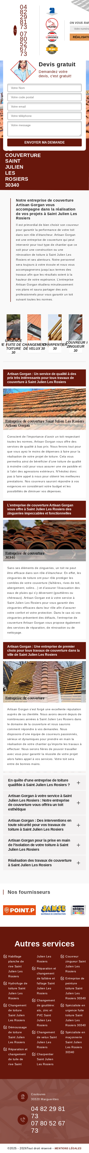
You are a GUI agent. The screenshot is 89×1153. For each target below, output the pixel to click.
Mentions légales (68, 1148)
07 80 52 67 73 (23, 43)
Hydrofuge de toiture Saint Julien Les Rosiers (17, 991)
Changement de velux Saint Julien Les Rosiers (47, 1040)
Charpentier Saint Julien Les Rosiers (45, 1059)
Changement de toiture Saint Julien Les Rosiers (17, 1013)
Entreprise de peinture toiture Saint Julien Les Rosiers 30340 (75, 988)
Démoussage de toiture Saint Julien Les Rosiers (17, 1035)
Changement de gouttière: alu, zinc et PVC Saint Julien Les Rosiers (46, 1013)
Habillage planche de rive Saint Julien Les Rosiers (16, 966)
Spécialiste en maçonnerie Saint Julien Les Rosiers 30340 (75, 1042)
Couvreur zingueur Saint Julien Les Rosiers (75, 964)
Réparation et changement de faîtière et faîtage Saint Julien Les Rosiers (46, 981)
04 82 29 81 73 (23, 17)
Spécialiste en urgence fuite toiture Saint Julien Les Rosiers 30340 (75, 1015)
